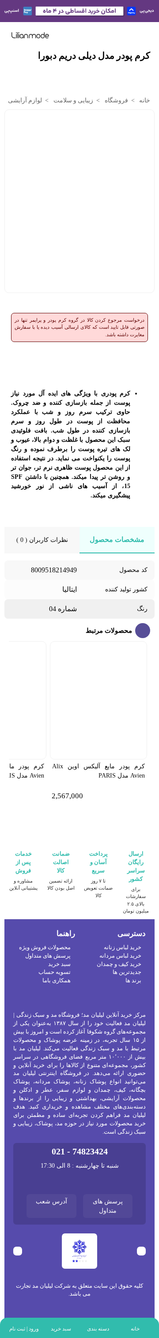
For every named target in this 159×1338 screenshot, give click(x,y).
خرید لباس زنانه (122, 947)
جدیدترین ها (127, 972)
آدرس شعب (51, 1201)
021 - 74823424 (80, 1151)
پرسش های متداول (48, 956)
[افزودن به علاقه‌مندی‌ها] (12, 121)
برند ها (133, 980)
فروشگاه (115, 100)
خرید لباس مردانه (120, 956)
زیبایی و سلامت (72, 100)
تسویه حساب (54, 972)
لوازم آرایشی (24, 100)
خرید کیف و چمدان (119, 964)
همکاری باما (56, 980)
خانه (144, 100)
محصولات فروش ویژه (45, 947)
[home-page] (30, 35)
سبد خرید (59, 964)
